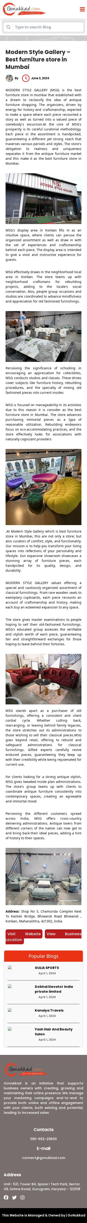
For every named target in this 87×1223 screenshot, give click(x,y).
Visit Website (24, 934)
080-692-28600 (43, 1139)
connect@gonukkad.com (43, 1157)
